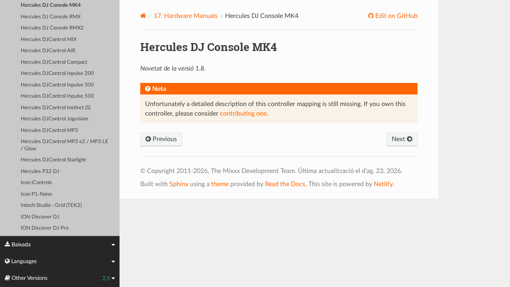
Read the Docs (285, 184)
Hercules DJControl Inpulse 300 (57, 85)
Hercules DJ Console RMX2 (52, 28)
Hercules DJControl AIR (48, 50)
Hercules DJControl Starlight (53, 160)
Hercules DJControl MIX (48, 39)
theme (220, 184)
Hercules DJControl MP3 (49, 130)
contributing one (243, 113)
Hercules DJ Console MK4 (51, 5)
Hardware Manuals (186, 16)
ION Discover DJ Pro (45, 228)
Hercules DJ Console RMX (50, 17)
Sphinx (178, 184)
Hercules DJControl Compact (54, 62)
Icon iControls (36, 182)
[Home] (143, 15)
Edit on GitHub (396, 16)
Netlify (383, 184)
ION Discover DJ (40, 217)
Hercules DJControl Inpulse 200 (57, 73)
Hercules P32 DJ (40, 171)
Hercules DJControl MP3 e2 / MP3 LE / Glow (64, 145)
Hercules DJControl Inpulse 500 (57, 96)
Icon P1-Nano (36, 194)
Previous (164, 139)
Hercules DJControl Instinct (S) (55, 107)
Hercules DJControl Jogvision (54, 119)
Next (399, 139)
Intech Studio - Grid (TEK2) (51, 205)
